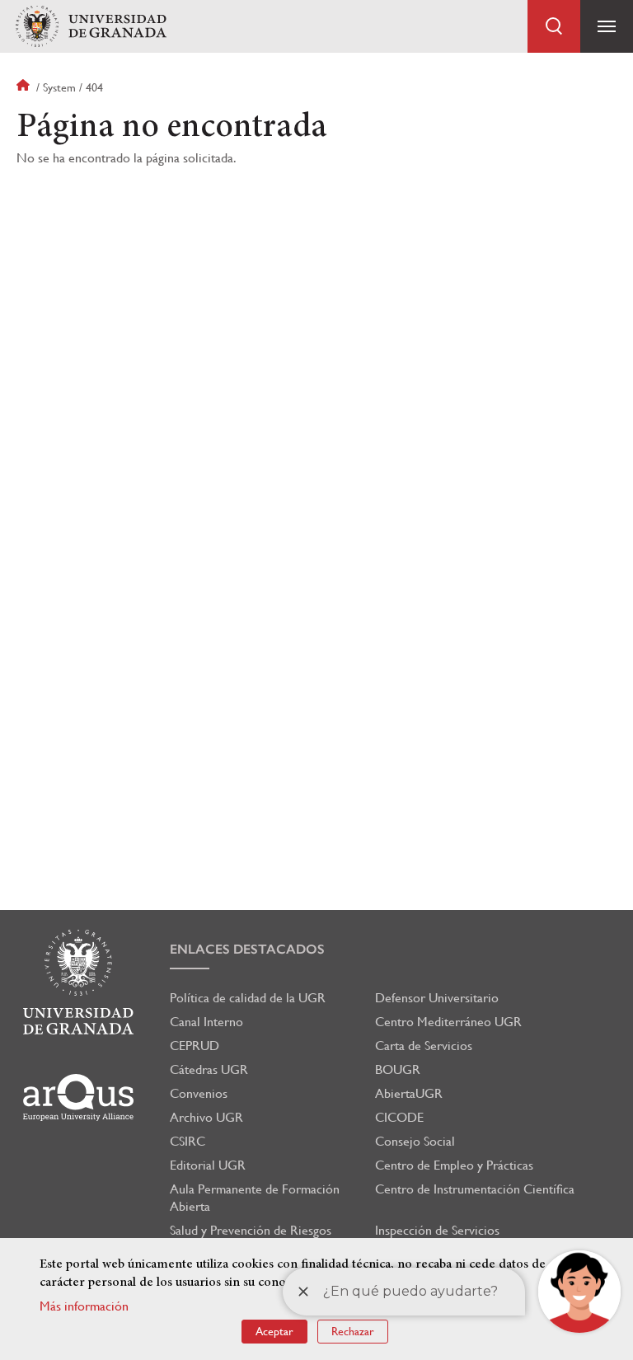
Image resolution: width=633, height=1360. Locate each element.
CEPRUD (194, 1045)
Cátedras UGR (209, 1069)
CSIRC (187, 1141)
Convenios (198, 1093)
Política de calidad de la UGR (248, 998)
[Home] (91, 27)
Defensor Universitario (437, 998)
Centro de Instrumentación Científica (474, 1189)
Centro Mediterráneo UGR (448, 1021)
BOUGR (397, 1069)
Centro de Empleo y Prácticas (454, 1165)
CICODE (399, 1117)
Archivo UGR (206, 1117)
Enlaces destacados (247, 949)
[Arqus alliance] (78, 1097)
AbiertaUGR (409, 1093)
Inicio (24, 87)
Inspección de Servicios (437, 1230)
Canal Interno (206, 1021)
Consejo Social (415, 1141)
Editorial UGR (208, 1165)
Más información (84, 1306)
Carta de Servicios (423, 1045)
